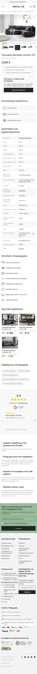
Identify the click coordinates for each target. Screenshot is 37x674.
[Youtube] (29, 657)
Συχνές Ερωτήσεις (24, 556)
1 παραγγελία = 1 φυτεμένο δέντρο (6, 552)
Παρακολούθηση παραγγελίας (23, 549)
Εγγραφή (18, 528)
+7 (13, 333)
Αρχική (3, 11)
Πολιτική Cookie (6, 666)
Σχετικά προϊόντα (18, 90)
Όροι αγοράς (5, 663)
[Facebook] (22, 657)
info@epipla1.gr (8, 596)
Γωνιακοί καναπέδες (28, 11)
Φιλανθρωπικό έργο (7, 546)
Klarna (20, 558)
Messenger (7, 599)
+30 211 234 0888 (9, 587)
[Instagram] (25, 657)
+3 (13, 356)
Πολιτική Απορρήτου (7, 660)
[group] (18, 415)
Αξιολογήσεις (5, 556)
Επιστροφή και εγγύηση (25, 553)
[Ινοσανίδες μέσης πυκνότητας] (33, 234)
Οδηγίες (21, 248)
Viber (5, 601)
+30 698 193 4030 (9, 585)
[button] (18, 2)
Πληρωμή (21, 546)
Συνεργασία (5, 548)
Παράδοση (21, 543)
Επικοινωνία (5, 558)
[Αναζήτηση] (31, 6)
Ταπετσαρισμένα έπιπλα (14, 11)
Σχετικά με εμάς (6, 543)
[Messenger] (32, 657)
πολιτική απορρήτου (21, 523)
